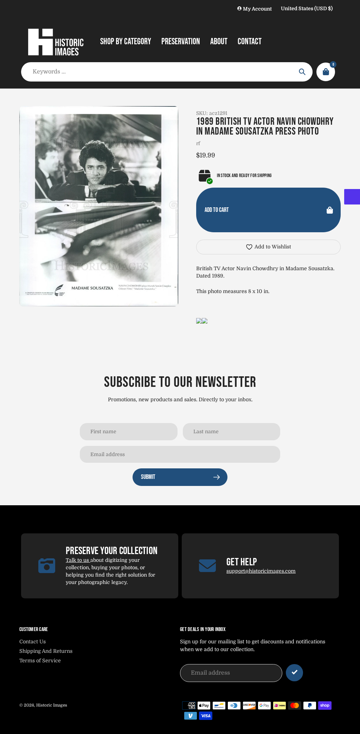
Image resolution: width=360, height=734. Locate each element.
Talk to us (78, 560)
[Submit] (294, 672)
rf (198, 143)
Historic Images (51, 705)
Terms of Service (40, 660)
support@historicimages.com (261, 571)
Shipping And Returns (45, 651)
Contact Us (32, 641)
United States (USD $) (307, 8)
